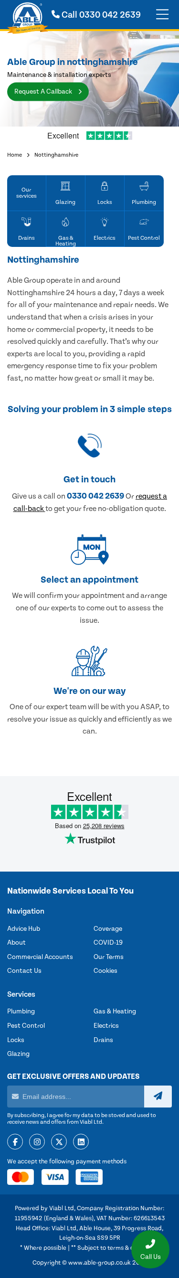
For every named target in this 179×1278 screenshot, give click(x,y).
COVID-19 (108, 943)
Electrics (106, 1026)
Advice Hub (23, 929)
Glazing (18, 1054)
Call (100, 15)
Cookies (105, 971)
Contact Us (24, 971)
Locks (15, 1040)
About (16, 943)
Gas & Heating (115, 1011)
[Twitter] (59, 1142)
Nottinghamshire (56, 155)
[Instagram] (37, 1142)
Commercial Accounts (40, 957)
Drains (103, 1040)
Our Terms (109, 957)
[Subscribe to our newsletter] (158, 1097)
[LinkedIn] (81, 1142)
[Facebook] (15, 1142)
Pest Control (26, 1026)
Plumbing (21, 1011)
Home (14, 155)
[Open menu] (162, 15)
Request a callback (44, 92)
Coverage (108, 929)
